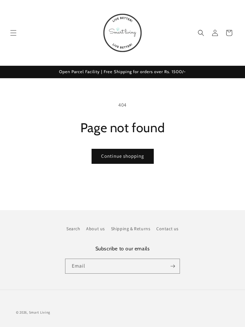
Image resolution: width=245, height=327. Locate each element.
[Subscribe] (173, 266)
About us (95, 229)
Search (73, 229)
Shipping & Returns (131, 229)
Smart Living (39, 312)
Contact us (167, 229)
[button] (13, 33)
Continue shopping (122, 156)
